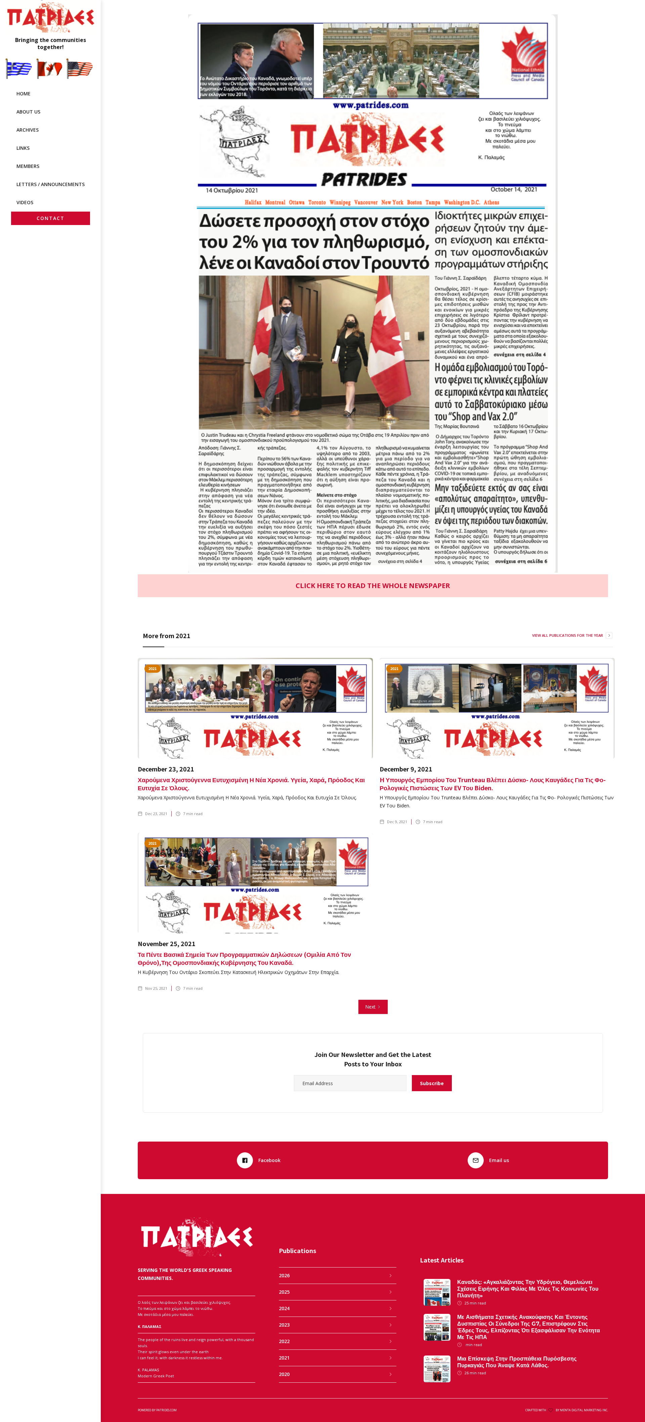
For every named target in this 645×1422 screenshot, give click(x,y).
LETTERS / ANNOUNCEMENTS (50, 184)
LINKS (23, 148)
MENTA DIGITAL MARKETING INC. (584, 1410)
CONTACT (50, 218)
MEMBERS (27, 166)
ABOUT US (28, 111)
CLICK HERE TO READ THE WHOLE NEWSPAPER (373, 585)
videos (24, 202)
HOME (23, 93)
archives (27, 130)
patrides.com (166, 1410)
